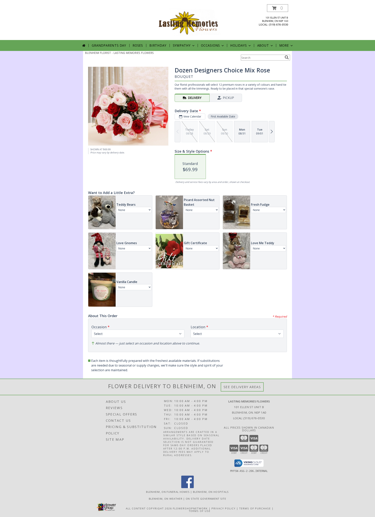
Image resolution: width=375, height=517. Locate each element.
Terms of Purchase (255, 508)
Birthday (157, 45)
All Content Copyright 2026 (149, 508)
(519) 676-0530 (278, 24)
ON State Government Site (206, 498)
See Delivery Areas (242, 387)
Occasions (210, 45)
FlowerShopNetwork (190, 508)
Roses (138, 45)
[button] (277, 8)
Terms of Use (200, 511)
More (284, 45)
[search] (287, 57)
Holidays (238, 45)
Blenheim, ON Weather (165, 498)
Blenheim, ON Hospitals (211, 492)
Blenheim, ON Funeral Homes (168, 492)
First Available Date (223, 116)
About (263, 45)
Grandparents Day (109, 45)
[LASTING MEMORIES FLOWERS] (187, 22)
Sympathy (182, 45)
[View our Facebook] (187, 487)
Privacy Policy (224, 508)
